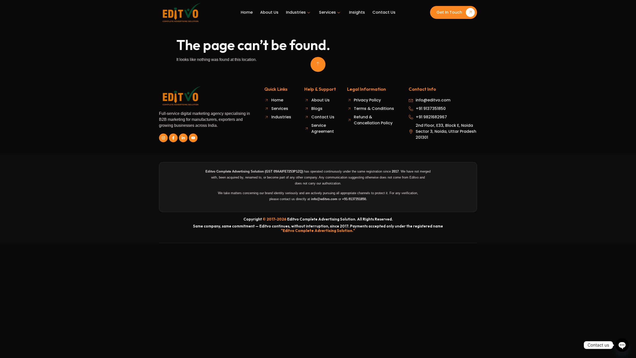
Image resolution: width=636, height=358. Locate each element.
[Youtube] (193, 138)
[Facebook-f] (173, 138)
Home (247, 12)
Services (327, 12)
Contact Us (384, 12)
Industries (296, 12)
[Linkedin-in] (183, 138)
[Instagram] (163, 138)
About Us (269, 12)
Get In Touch (449, 12)
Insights (357, 12)
